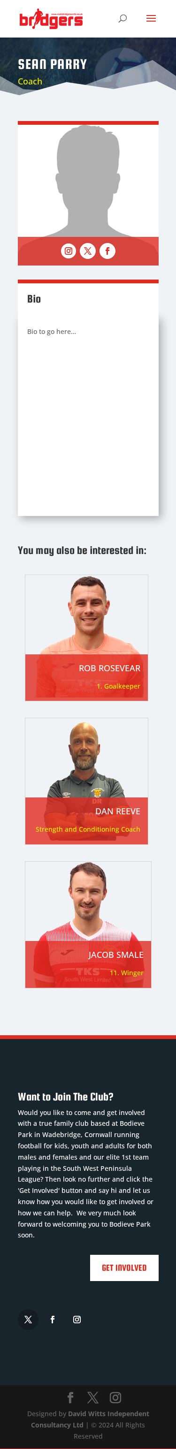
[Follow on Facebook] (107, 251)
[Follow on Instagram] (68, 250)
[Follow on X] (88, 251)
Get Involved (124, 1268)
